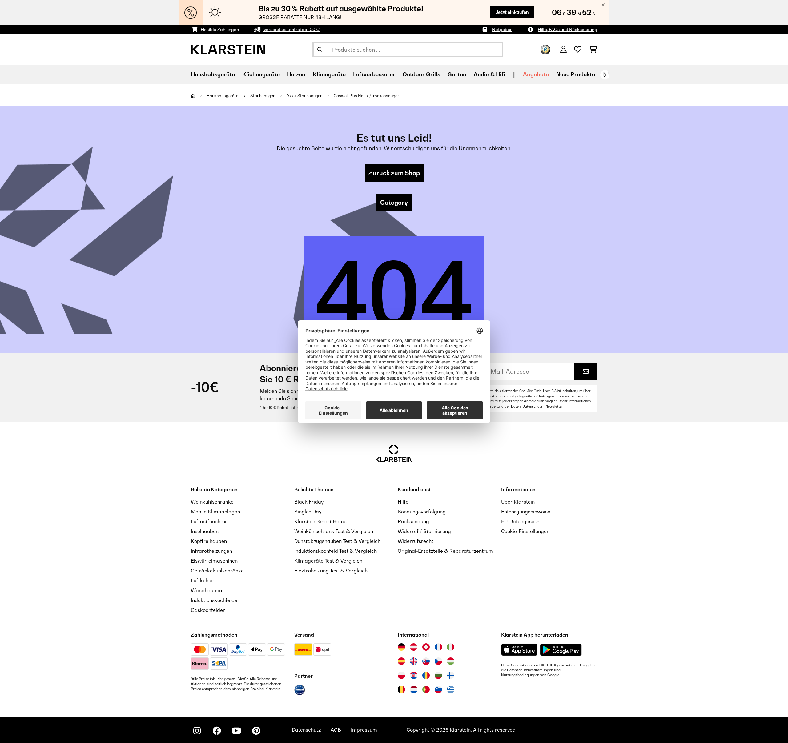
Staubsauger (262, 95)
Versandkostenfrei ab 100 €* (291, 29)
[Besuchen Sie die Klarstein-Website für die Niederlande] (413, 689)
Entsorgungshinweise (525, 511)
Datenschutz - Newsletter (542, 406)
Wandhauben (206, 590)
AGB (336, 730)
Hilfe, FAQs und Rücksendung (567, 29)
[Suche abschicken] (319, 49)
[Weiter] (604, 74)
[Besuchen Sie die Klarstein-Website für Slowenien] (438, 689)
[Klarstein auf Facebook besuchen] (217, 730)
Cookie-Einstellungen (525, 531)
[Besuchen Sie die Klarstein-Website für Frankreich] (438, 647)
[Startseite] (199, 95)
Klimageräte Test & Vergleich (328, 561)
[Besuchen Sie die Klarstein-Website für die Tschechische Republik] (438, 661)
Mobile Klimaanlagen (215, 511)
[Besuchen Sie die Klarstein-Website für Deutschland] (401, 647)
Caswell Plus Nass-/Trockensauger (366, 95)
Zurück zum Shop (394, 173)
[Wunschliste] (577, 49)
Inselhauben (205, 531)
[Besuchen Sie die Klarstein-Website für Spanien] (401, 661)
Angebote (536, 74)
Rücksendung (413, 521)
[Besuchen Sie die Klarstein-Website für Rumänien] (426, 675)
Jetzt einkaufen (512, 12)
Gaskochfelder (208, 610)
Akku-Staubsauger (305, 95)
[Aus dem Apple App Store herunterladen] (519, 649)
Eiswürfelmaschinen (214, 561)
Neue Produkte (575, 74)
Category (394, 202)
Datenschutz (306, 730)
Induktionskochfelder (215, 600)
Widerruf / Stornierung (424, 531)
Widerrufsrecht (415, 541)
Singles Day (307, 511)
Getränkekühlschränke (217, 571)
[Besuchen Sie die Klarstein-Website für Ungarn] (450, 661)
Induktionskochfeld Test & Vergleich (335, 551)
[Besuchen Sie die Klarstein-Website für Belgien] (401, 689)
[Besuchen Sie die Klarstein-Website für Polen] (401, 675)
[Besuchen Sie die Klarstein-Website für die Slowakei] (426, 661)
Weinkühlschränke (212, 502)
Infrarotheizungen (211, 551)
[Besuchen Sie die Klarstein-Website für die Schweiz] (426, 647)
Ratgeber (502, 29)
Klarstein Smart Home (320, 521)
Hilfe (403, 502)
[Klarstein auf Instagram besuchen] (197, 730)
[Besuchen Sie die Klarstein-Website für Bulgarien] (438, 675)
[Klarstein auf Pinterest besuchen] (256, 730)
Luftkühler (203, 580)
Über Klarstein (518, 502)
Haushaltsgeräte (223, 95)
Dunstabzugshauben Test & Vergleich (337, 541)
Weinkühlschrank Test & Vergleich (333, 531)
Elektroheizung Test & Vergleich (331, 571)
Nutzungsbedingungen (520, 675)
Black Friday (309, 502)
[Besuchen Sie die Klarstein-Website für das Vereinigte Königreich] (413, 661)
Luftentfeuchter (209, 521)
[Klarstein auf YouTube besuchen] (236, 730)
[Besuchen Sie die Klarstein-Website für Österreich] (413, 647)
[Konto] (563, 49)
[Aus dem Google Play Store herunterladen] (561, 650)
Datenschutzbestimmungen (530, 670)
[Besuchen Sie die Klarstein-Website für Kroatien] (413, 675)
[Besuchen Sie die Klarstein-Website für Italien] (450, 647)
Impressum (364, 730)
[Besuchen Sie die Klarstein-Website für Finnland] (450, 675)
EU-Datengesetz (520, 521)
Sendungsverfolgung (422, 511)
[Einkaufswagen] (593, 49)
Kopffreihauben (209, 541)
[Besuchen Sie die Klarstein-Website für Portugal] (426, 689)
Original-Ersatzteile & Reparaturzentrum (445, 551)
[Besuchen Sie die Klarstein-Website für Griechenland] (450, 690)
